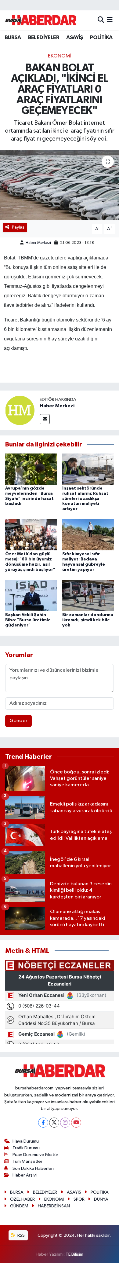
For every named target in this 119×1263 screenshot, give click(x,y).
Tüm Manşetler (27, 1161)
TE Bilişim (74, 1254)
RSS (20, 1235)
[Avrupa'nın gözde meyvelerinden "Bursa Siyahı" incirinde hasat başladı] (31, 469)
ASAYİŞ (74, 37)
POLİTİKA (101, 37)
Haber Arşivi (25, 1175)
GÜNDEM (19, 1206)
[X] (54, 1123)
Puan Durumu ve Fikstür (35, 1154)
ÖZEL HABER (22, 1199)
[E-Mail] (45, 419)
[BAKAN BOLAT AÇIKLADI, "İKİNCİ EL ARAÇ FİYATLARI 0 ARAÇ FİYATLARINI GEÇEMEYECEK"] (59, 185)
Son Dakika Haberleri (33, 1168)
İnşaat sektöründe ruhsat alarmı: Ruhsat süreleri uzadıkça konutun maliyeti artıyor (85, 498)
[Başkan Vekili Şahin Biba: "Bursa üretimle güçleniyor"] (31, 595)
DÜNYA (101, 1199)
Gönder (18, 720)
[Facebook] (43, 1123)
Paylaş (18, 227)
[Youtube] (76, 1123)
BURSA (13, 37)
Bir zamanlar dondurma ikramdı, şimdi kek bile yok (87, 620)
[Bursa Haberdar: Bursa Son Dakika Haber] (40, 20)
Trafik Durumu (26, 1148)
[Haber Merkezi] (19, 410)
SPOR (79, 1199)
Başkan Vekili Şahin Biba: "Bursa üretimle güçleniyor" (28, 620)
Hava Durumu (26, 1141)
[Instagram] (65, 1123)
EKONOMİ (59, 56)
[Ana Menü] (110, 20)
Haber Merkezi (38, 243)
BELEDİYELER (43, 37)
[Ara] (101, 20)
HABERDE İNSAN (54, 1206)
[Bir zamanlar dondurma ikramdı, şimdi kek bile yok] (88, 595)
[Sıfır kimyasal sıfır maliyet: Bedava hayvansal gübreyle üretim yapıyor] (88, 534)
